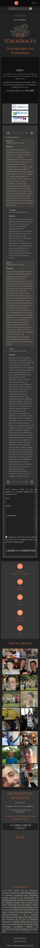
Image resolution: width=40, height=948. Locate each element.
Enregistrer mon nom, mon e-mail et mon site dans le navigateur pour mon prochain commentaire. (21, 539)
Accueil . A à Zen (20, 16)
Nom (7, 498)
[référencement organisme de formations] (20, 107)
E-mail (8, 506)
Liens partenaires (20, 941)
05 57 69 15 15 (20, 803)
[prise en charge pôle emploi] (20, 114)
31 (27, 133)
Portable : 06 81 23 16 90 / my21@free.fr (20, 806)
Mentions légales (20, 938)
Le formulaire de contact (20, 827)
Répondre (10, 147)
